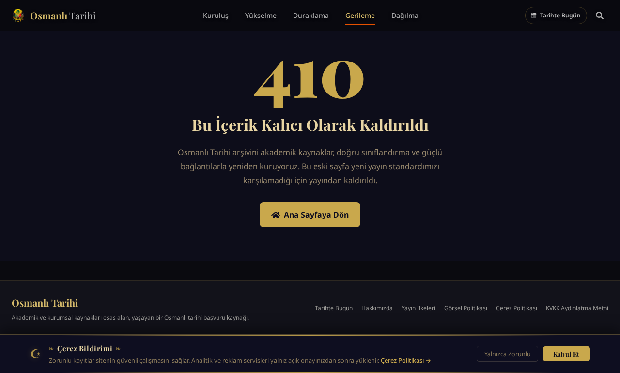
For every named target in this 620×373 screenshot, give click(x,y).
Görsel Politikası (465, 308)
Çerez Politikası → (406, 360)
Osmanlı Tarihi (45, 302)
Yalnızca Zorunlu (507, 354)
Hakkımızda (377, 308)
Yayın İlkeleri (418, 308)
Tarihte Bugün (334, 308)
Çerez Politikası (516, 308)
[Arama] (599, 15)
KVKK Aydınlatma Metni (577, 308)
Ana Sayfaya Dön (316, 214)
